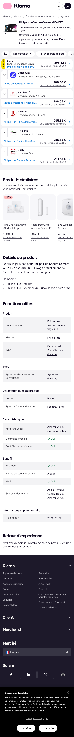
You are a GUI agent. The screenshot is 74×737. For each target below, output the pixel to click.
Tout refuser (25, 728)
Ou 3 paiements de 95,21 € (53, 143)
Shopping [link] (19, 16)
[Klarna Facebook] (11, 675)
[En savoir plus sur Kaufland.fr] (4, 94)
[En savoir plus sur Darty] (4, 151)
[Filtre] (5, 54)
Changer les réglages (37, 718)
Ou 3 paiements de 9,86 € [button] (40, 239)
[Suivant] (66, 217)
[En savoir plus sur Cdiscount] (4, 75)
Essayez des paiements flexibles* (35, 43)
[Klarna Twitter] (45, 675)
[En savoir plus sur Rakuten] (4, 113)
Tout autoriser (48, 728)
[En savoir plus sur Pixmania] (4, 132)
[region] (37, 712)
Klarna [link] (6, 16)
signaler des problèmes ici (17, 546)
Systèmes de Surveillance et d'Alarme (56, 350)
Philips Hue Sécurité (20, 284)
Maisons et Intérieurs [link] (39, 16)
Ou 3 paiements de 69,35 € (53, 85)
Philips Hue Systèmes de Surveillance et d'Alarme (39, 288)
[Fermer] (68, 692)
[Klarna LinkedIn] (28, 675)
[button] (10, 28)
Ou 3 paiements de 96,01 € (53, 104)
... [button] (56, 16)
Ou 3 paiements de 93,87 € (53, 162)
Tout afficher (28, 189)
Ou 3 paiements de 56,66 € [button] (12, 239)
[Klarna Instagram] (63, 675)
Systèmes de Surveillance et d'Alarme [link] (66, 16)
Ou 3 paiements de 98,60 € (53, 65)
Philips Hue (53, 337)
